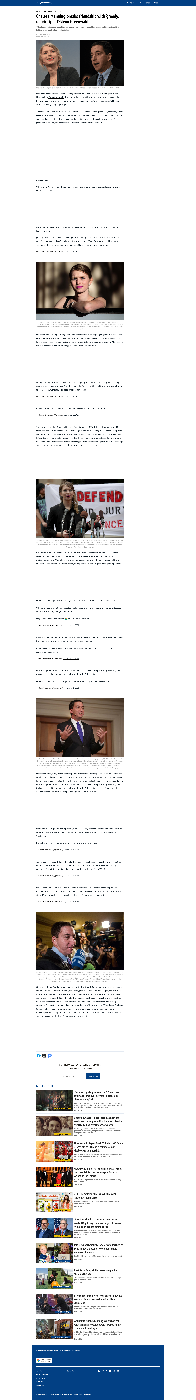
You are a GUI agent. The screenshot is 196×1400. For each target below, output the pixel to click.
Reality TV (131, 3)
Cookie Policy (40, 1381)
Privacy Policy (40, 1378)
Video (156, 3)
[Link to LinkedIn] (118, 1371)
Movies (147, 3)
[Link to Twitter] (106, 1371)
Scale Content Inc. (75, 1350)
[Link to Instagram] (103, 1371)
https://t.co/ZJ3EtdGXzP (79, 618)
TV (140, 3)
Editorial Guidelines (42, 1374)
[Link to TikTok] (114, 1371)
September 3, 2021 (71, 901)
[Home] (44, 2)
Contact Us (70, 1371)
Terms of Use (40, 1385)
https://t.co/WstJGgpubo (99, 869)
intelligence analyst (101, 111)
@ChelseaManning (80, 828)
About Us (39, 1371)
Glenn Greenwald (56, 97)
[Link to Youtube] (110, 1371)
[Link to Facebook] (99, 1371)
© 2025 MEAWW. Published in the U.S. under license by (53, 1350)
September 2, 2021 (71, 251)
